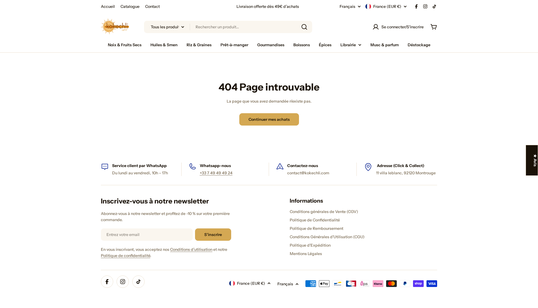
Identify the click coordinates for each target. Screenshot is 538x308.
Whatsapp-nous (215, 165)
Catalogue (130, 6)
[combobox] (228, 27)
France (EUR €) (387, 6)
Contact (152, 6)
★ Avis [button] (535, 160)
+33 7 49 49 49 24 (216, 172)
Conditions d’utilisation (191, 249)
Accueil (108, 6)
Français (347, 6)
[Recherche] (304, 27)
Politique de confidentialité (125, 255)
